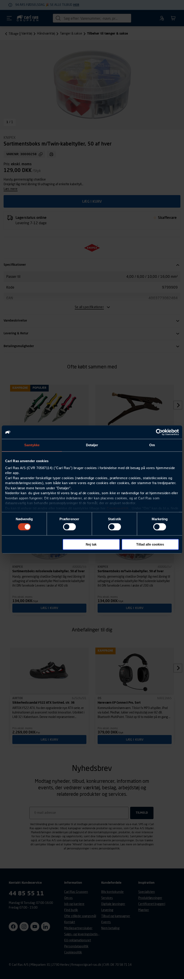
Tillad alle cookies (150, 544)
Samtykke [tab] (32, 445)
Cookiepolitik (118, 508)
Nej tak (91, 544)
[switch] (69, 526)
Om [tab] (152, 445)
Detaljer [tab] (92, 445)
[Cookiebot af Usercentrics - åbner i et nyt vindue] (159, 432)
